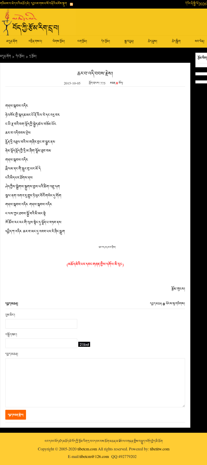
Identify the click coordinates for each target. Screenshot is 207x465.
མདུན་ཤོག (11, 41)
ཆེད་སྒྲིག (176, 41)
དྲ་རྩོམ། (33, 56)
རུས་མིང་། (10, 315)
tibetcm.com (87, 448)
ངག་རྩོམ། (82, 41)
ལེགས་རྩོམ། (59, 41)
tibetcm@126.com (94, 456)
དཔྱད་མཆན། (11, 354)
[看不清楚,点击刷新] (84, 344)
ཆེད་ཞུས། (152, 41)
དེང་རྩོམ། (105, 41)
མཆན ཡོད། (116, 83)
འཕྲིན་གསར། (35, 41)
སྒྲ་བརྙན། (129, 41)
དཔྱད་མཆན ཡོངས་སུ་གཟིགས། (167, 303)
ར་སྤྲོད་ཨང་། (11, 334)
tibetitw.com (159, 448)
